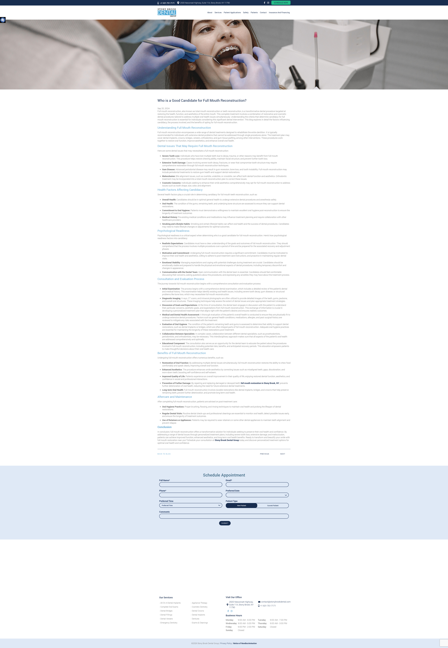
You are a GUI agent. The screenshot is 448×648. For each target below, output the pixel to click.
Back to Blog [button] (164, 454)
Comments (164, 511)
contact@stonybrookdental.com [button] (274, 602)
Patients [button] (254, 12)
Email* (229, 480)
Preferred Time (166, 501)
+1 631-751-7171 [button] (167, 3)
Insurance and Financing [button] (279, 12)
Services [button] (218, 12)
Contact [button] (263, 12)
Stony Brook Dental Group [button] (227, 440)
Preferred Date (233, 490)
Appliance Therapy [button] (199, 603)
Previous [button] (264, 454)
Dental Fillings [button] (166, 614)
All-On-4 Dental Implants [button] (170, 603)
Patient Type (232, 501)
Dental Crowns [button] (198, 611)
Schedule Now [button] (281, 2)
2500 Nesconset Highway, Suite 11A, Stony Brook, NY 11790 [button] (205, 3)
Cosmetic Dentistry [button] (199, 607)
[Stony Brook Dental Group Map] (224, 569)
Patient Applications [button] (232, 12)
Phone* (162, 490)
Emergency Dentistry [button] (168, 622)
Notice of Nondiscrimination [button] (245, 643)
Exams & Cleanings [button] (200, 622)
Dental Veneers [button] (166, 618)
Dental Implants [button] (198, 614)
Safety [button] (245, 12)
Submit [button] (224, 523)
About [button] (209, 12)
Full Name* (164, 480)
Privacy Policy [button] (226, 643)
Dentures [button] (195, 618)
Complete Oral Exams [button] (169, 607)
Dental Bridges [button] (166, 611)
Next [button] (282, 454)
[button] (3, 20)
